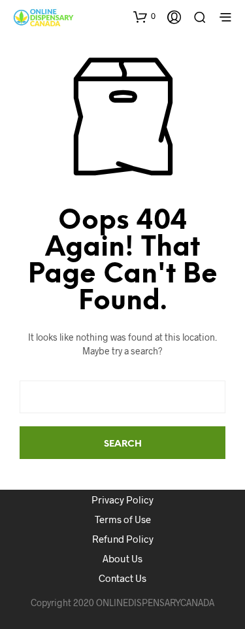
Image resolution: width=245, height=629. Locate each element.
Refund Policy (123, 539)
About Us (122, 558)
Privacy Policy (122, 499)
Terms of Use (123, 519)
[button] (144, 16)
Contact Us (122, 578)
